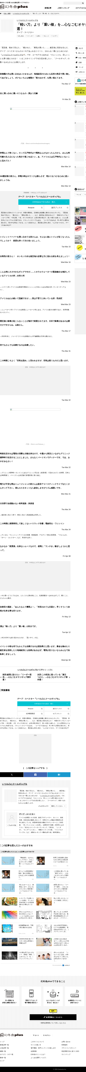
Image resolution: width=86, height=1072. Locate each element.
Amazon (31, 208)
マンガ (79, 194)
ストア (2, 1061)
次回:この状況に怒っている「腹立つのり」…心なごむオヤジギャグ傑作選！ (52, 677)
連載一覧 (3, 1051)
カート (37, 1035)
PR (67, 865)
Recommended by (57, 965)
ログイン (47, 1035)
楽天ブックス (56, 208)
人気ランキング (63, 8)
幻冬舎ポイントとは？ (38, 1054)
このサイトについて (37, 1041)
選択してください (57, 806)
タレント (46, 36)
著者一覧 (3, 1057)
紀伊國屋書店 (30, 713)
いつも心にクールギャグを (21, 13)
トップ (2, 1041)
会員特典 (34, 1051)
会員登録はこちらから (54, 1017)
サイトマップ (66, 1054)
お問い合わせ (66, 1041)
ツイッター (30, 36)
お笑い (39, 36)
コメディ (55, 36)
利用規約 (64, 1045)
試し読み (21, 36)
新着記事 (48, 8)
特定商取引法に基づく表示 (70, 1051)
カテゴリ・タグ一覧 (6, 1054)
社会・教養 (7, 13)
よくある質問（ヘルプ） (39, 1057)
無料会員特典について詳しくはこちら (53, 1023)
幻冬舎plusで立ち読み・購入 (44, 202)
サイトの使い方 (36, 1045)
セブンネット (57, 713)
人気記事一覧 (4, 1048)
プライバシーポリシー (69, 1048)
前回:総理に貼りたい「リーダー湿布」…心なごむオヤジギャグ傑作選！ (17, 677)
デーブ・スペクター (27, 814)
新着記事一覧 (4, 1045)
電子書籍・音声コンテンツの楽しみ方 (43, 1048)
